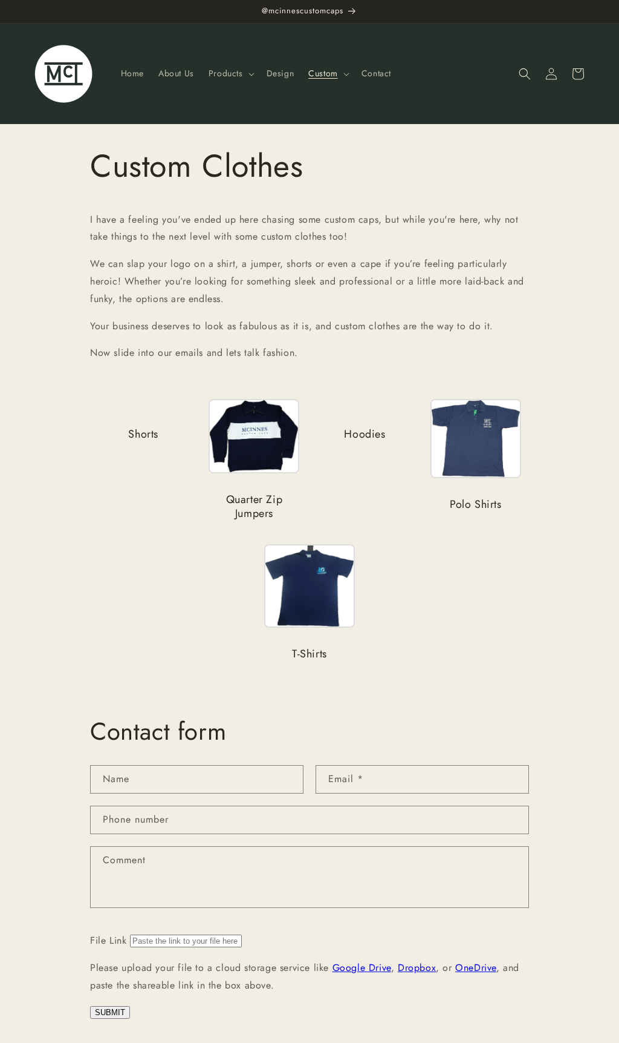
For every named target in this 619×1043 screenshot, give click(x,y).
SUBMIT (110, 1012)
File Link (108, 940)
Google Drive (361, 968)
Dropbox (417, 968)
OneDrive (475, 968)
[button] (230, 73)
